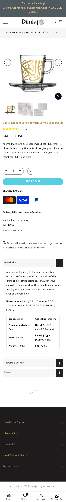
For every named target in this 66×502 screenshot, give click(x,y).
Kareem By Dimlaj (20, 220)
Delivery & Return (12, 212)
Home (6, 33)
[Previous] (7, 62)
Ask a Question (33, 212)
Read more (25, 157)
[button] (10, 129)
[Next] (58, 62)
